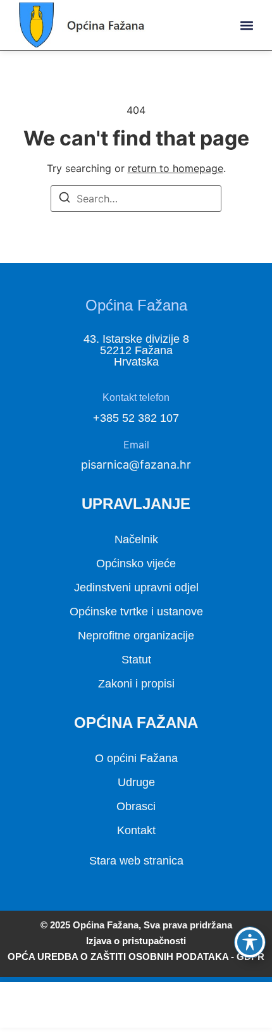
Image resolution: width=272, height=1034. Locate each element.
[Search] (64, 199)
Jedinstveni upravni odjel (136, 587)
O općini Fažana (136, 758)
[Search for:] (136, 198)
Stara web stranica (136, 860)
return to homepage (175, 168)
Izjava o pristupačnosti (136, 940)
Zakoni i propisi (136, 683)
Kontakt (136, 830)
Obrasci (136, 806)
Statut (136, 659)
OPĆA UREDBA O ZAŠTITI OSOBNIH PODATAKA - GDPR (136, 956)
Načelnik (136, 539)
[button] (246, 25)
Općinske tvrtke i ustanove (136, 611)
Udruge (136, 782)
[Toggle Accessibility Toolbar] (250, 942)
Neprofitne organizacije (136, 635)
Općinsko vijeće (136, 563)
